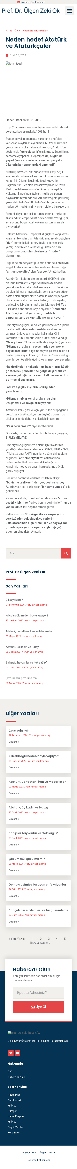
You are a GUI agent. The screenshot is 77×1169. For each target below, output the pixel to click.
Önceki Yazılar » (40, 943)
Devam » (14, 742)
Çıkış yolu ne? (14, 600)
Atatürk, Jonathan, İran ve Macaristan (29, 631)
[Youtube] (17, 1053)
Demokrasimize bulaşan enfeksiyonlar (37, 884)
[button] (69, 10)
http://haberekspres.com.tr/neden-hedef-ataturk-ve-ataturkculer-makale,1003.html (38, 129)
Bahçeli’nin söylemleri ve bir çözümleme (38, 910)
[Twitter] (11, 1053)
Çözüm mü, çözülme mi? (21, 678)
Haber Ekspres (35, 30)
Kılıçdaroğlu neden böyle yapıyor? (27, 615)
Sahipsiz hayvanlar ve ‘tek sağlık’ (26, 662)
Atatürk (13, 30)
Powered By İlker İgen (39, 1160)
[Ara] (66, 553)
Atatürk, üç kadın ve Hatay (22, 647)
